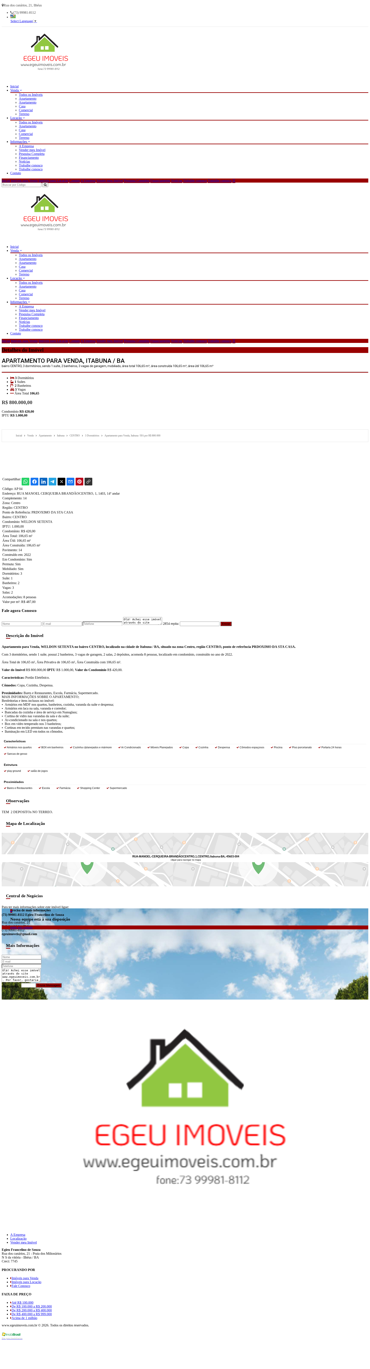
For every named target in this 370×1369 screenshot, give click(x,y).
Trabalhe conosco (31, 165)
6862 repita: (10, 986)
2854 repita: (171, 623)
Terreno (24, 114)
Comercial (26, 110)
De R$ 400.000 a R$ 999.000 (32, 1314)
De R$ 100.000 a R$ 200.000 (32, 1306)
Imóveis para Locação (53, 180)
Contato (15, 173)
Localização (18, 1238)
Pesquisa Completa (32, 154)
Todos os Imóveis (31, 95)
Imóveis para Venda (24, 180)
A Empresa (26, 146)
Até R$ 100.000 (22, 1302)
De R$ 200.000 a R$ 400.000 (32, 1310)
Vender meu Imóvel (32, 150)
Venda (15, 90)
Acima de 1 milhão (24, 1318)
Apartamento (27, 98)
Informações (19, 141)
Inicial (14, 86)
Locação (16, 118)
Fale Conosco (21, 1286)
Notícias (24, 161)
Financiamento (29, 157)
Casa (22, 106)
